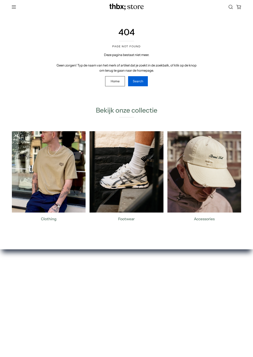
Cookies (125, 307)
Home (115, 81)
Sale (74, 313)
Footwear (78, 293)
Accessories (80, 300)
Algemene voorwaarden (137, 313)
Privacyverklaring (132, 300)
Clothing (77, 286)
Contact (125, 293)
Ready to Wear (82, 307)
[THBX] (126, 7)
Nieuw (76, 279)
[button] (231, 7)
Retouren (125, 286)
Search (138, 81)
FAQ (122, 279)
